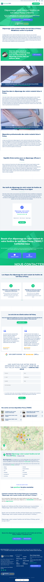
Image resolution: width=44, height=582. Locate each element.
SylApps (33, 577)
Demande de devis (21, 214)
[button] (36, 4)
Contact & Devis (14, 256)
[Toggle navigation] (41, 4)
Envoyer (21, 397)
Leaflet (42, 449)
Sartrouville (12, 550)
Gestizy (28, 577)
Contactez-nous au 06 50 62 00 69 (22, 85)
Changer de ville (20, 455)
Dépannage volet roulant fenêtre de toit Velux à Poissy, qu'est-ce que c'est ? (21, 520)
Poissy (12, 464)
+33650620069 (30, 499)
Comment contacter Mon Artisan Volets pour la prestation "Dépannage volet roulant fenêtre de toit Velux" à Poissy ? (19, 494)
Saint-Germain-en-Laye (20, 550)
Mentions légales (13, 577)
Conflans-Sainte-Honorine (36, 550)
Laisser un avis (21, 322)
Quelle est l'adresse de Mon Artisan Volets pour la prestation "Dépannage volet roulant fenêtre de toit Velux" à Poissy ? (20, 506)
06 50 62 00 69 (27, 19)
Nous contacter (37, 54)
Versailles (6, 550)
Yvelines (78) (27, 461)
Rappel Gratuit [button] (16, 19)
